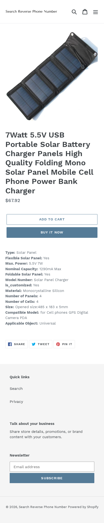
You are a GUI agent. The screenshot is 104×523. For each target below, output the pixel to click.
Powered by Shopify (83, 507)
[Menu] (95, 11)
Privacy (16, 401)
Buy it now (52, 232)
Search (16, 388)
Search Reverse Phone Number (43, 507)
